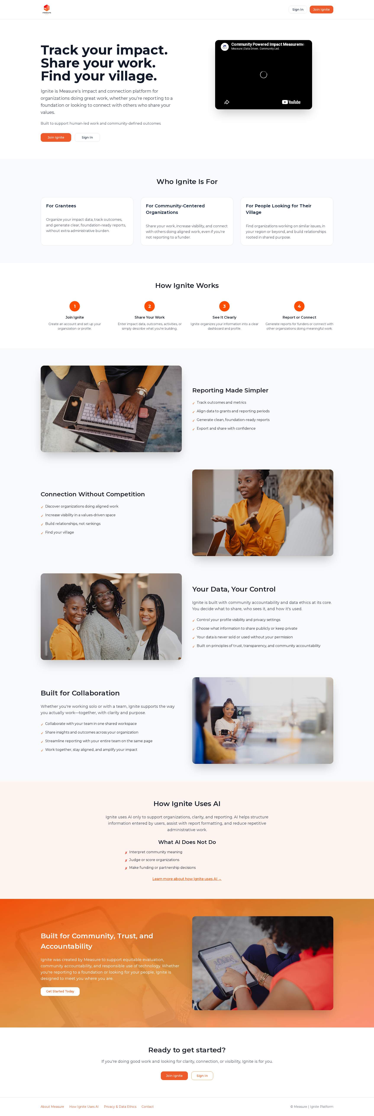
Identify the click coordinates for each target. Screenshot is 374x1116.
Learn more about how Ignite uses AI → (187, 879)
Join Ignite (321, 9)
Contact (148, 1107)
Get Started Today (60, 991)
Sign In (297, 9)
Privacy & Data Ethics (120, 1107)
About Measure (52, 1107)
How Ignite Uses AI (84, 1107)
